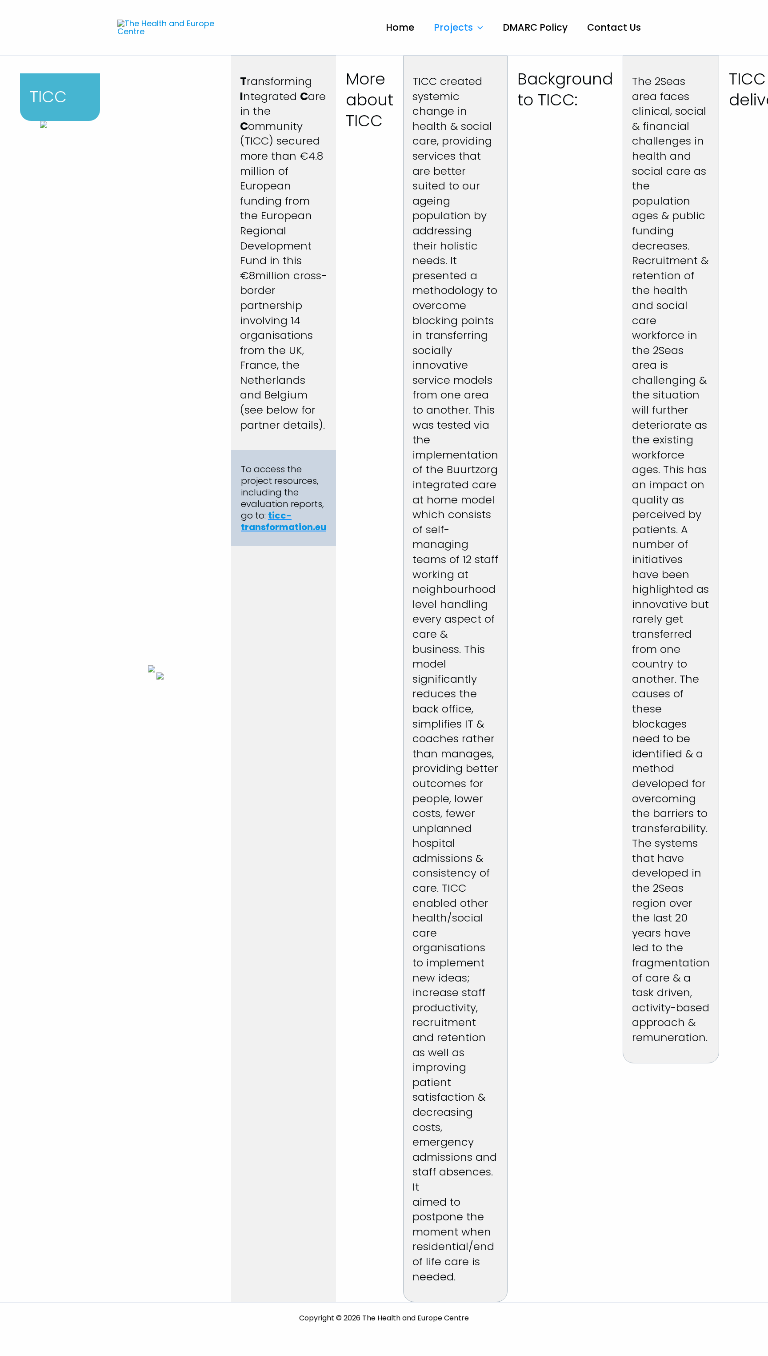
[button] (478, 27)
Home (400, 27)
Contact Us (614, 27)
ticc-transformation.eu (283, 521)
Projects (453, 27)
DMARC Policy (535, 27)
